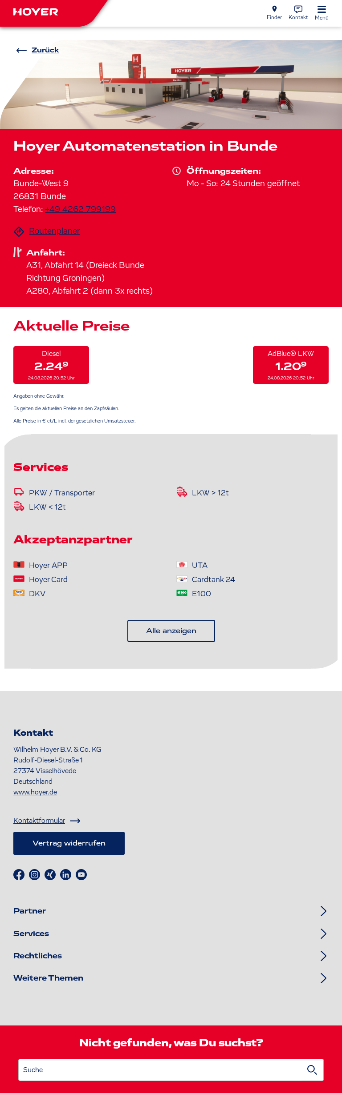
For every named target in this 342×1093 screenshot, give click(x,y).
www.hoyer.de (35, 792)
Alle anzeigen (171, 630)
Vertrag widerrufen (69, 843)
